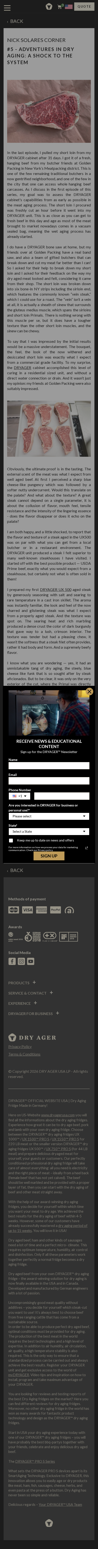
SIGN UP (49, 855)
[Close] (89, 691)
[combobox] (19, 796)
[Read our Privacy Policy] (86, 848)
